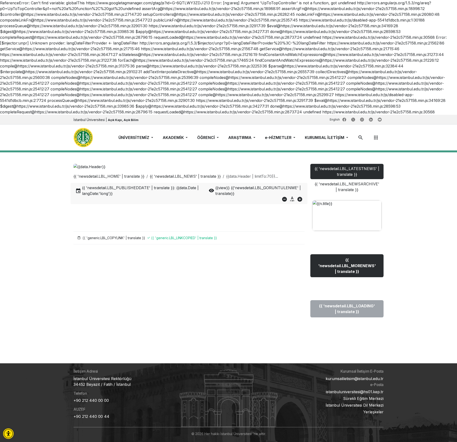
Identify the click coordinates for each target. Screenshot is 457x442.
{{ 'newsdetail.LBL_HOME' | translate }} (109, 176)
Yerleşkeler (373, 411)
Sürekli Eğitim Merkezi (363, 398)
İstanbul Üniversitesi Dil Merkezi (355, 405)
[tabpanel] (347, 263)
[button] (8, 433)
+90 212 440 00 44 (91, 416)
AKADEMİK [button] (174, 137)
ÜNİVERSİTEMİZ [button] (134, 137)
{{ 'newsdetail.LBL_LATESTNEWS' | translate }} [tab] (347, 171)
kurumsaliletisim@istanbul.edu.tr (355, 378)
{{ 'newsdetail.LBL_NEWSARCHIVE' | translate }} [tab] (347, 187)
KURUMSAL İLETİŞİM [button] (325, 137)
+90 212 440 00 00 (91, 400)
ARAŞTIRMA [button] (240, 137)
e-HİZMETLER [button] (278, 137)
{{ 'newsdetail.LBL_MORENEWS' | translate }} (347, 266)
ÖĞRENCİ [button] (206, 137)
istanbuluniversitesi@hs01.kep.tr (355, 391)
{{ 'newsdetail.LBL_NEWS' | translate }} (185, 176)
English (335, 119)
